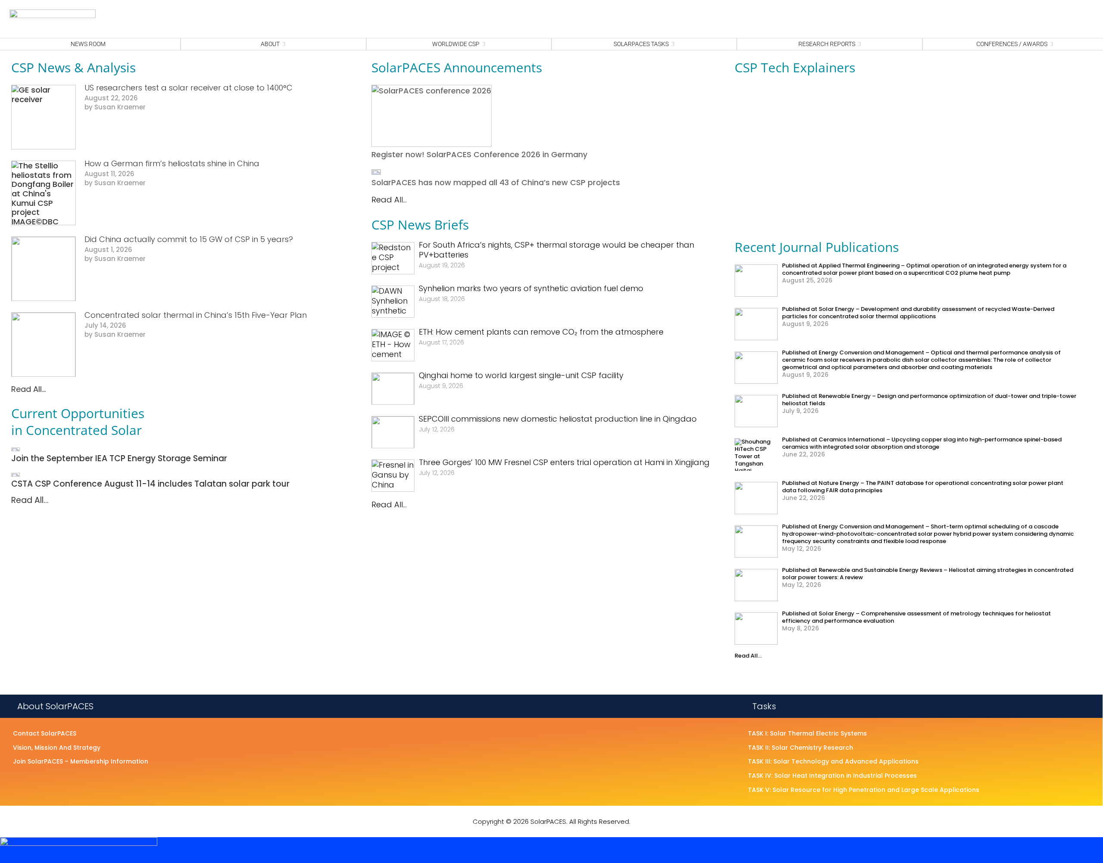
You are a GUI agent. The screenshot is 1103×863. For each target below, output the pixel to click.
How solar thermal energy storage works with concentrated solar (825, 198)
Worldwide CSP (456, 43)
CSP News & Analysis (73, 67)
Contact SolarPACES (44, 734)
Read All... (28, 389)
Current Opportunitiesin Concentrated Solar (77, 421)
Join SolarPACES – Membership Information (80, 762)
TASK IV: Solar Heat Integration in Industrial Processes (832, 776)
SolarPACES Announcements (456, 67)
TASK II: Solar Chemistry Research (800, 748)
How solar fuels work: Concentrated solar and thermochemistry (823, 121)
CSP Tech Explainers (795, 67)
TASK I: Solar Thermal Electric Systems (807, 734)
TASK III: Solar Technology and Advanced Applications (833, 762)
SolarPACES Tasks (641, 43)
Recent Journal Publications (817, 247)
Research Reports (826, 43)
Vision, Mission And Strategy (56, 748)
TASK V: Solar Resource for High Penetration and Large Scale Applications (863, 790)
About (270, 43)
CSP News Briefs (420, 224)
